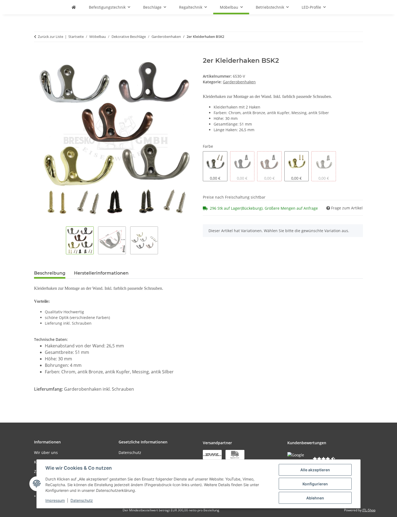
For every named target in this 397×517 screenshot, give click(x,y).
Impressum (55, 500)
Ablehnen (315, 498)
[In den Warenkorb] (38, 54)
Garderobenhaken (239, 81)
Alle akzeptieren (315, 469)
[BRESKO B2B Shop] (73, 7)
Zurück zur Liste (50, 36)
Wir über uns (46, 452)
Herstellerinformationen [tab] (101, 273)
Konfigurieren (315, 484)
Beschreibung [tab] (49, 273)
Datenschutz (81, 500)
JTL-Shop (368, 510)
